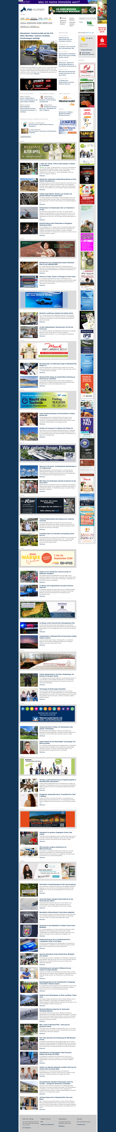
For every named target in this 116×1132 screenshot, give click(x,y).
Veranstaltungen (31, 22)
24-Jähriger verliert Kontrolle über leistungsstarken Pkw (57, 623)
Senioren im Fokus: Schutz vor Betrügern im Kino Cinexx (57, 276)
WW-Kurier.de (63, 20)
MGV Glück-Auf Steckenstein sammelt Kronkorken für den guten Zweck (67, 73)
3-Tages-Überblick (86, 50)
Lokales (22, 22)
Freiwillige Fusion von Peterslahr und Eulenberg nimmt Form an (56, 534)
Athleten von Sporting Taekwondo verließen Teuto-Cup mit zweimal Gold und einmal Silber (57, 1068)
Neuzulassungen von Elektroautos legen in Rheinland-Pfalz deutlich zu (58, 364)
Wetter (50, 22)
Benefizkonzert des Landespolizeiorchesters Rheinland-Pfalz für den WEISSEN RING (56, 263)
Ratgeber (39, 22)
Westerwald (25, 26)
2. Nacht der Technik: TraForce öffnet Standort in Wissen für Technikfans (57, 164)
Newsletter (62, 24)
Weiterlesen (36, 73)
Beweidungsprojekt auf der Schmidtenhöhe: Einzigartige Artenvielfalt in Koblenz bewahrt (57, 983)
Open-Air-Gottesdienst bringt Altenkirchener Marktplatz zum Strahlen (56, 955)
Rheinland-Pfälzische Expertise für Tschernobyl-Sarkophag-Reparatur (54, 1010)
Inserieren (71, 18)
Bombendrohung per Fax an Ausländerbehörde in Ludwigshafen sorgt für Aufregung (54, 940)
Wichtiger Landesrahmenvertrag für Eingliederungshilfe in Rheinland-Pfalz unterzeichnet (57, 780)
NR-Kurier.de (63, 22)
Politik (27, 18)
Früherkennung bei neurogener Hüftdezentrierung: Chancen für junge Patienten (55, 969)
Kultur (46, 18)
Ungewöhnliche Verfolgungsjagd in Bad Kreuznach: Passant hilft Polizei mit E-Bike (55, 1053)
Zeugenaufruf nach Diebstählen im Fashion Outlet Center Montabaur (57, 926)
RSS (42, 1121)
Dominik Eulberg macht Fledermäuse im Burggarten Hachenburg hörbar (55, 224)
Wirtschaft (33, 18)
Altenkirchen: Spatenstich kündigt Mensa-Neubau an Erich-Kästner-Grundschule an (67, 64)
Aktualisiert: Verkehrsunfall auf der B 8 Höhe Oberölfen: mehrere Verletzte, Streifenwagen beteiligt (36, 35)
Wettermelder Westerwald (88, 54)
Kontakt (71, 25)
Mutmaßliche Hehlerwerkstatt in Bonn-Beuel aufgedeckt (56, 912)
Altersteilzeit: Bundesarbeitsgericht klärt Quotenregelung (57, 884)
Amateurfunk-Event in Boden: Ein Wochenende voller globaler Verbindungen (56, 728)
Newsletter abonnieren (64, 115)
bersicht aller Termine (25, 136)
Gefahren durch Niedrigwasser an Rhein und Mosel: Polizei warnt (58, 996)
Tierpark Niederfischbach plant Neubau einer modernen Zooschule (56, 520)
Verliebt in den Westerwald (47, 1124)
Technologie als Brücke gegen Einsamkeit (52, 689)
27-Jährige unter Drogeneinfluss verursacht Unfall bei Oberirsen (66, 82)
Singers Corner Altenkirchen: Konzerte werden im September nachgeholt (55, 572)
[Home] (21, 14)
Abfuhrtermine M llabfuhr (65, 113)
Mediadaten (72, 20)
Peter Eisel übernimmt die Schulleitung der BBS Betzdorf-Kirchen (57, 1038)
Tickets (81, 22)
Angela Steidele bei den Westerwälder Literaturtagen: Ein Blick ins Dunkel (57, 742)
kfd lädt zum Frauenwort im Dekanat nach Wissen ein (56, 428)
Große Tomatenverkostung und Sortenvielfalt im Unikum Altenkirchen (57, 414)
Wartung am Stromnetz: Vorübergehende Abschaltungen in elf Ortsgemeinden (57, 467)
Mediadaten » (62, 1126)
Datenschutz (72, 22)
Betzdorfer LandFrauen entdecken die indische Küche (56, 313)
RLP (50, 18)
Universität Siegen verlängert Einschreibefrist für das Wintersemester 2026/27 (56, 900)
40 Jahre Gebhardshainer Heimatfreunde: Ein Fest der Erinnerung (56, 328)
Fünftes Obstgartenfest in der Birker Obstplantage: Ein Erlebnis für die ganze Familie (56, 675)
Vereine (40, 18)
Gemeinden (45, 22)
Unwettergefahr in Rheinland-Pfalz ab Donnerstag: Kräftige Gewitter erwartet (67, 55)
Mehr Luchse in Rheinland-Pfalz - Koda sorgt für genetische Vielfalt (54, 1025)
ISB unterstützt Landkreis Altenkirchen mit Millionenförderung (52, 848)
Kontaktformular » (81, 1124)
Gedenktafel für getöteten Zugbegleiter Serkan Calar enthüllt (55, 833)
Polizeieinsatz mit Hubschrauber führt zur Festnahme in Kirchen (65, 39)
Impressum (72, 24)
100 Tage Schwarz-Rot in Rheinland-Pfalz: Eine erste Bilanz (55, 1098)
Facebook (64, 18)
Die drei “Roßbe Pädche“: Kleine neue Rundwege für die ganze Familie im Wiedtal (28, 99)
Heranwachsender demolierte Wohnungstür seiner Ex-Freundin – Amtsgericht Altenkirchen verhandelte (56, 1083)
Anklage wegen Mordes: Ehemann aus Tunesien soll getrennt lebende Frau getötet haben (55, 195)
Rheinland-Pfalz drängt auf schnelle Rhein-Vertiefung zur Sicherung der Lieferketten (57, 378)
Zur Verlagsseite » (26, 1127)
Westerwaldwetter (86, 52)
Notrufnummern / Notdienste (66, 112)
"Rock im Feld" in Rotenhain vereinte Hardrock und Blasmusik (47, 99)
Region (22, 18)
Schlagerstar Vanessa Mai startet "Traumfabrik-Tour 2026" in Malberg (48, 108)
